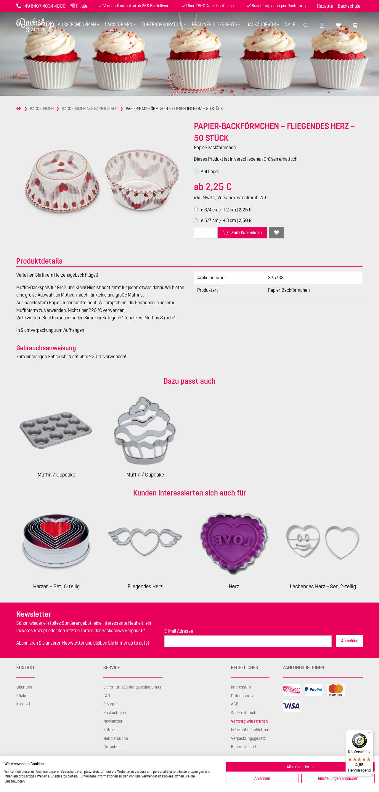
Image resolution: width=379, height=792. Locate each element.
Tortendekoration (162, 24)
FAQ (106, 695)
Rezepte (325, 6)
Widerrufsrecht (244, 712)
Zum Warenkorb (246, 232)
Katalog (109, 729)
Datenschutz (242, 695)
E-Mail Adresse (178, 631)
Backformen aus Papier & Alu (90, 108)
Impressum (241, 687)
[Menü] (369, 733)
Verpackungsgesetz (248, 738)
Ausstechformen (77, 24)
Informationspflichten (250, 729)
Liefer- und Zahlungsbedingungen (133, 687)
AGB (234, 704)
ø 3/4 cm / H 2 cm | (226, 209)
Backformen (118, 24)
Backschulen (114, 712)
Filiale (81, 6)
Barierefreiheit (243, 746)
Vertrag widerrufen (249, 721)
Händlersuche (115, 738)
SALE (290, 24)
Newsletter (113, 721)
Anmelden (349, 640)
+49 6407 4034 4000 (44, 6)
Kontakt (23, 704)
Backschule (349, 6)
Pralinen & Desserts (214, 24)
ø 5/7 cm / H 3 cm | (226, 220)
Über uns (24, 687)
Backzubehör (261, 24)
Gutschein (112, 746)
